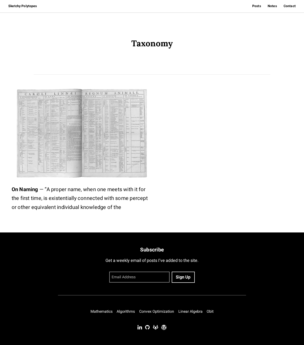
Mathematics (101, 311)
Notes (272, 6)
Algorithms (126, 311)
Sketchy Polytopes (22, 6)
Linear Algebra (190, 311)
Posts (256, 6)
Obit (210, 311)
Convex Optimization (156, 311)
